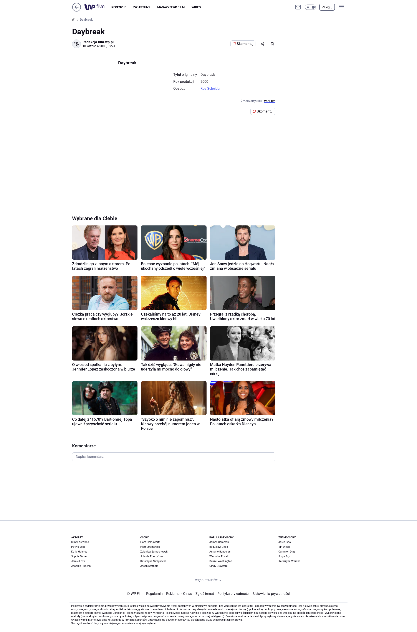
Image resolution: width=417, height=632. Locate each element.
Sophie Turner (79, 556)
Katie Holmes (79, 551)
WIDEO (196, 7)
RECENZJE (118, 7)
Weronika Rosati (218, 556)
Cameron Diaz (286, 551)
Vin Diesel (284, 546)
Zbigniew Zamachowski (154, 551)
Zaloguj (327, 7)
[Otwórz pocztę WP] (298, 7)
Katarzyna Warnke (289, 561)
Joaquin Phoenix (81, 565)
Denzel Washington (220, 561)
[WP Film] (97, 7)
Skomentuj (245, 44)
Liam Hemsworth (150, 542)
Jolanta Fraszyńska (152, 556)
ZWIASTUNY (141, 7)
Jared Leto (284, 542)
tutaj (153, 623)
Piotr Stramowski (150, 546)
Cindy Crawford (218, 565)
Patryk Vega (78, 546)
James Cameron (219, 542)
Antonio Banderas (219, 551)
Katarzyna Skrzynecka (153, 561)
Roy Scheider (210, 88)
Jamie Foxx (78, 561)
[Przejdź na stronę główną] (76, 10)
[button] (310, 7)
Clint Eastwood (80, 542)
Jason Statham (149, 565)
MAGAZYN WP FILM (171, 7)
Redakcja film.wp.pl (98, 42)
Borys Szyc (284, 556)
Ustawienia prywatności (271, 594)
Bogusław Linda (218, 546)
